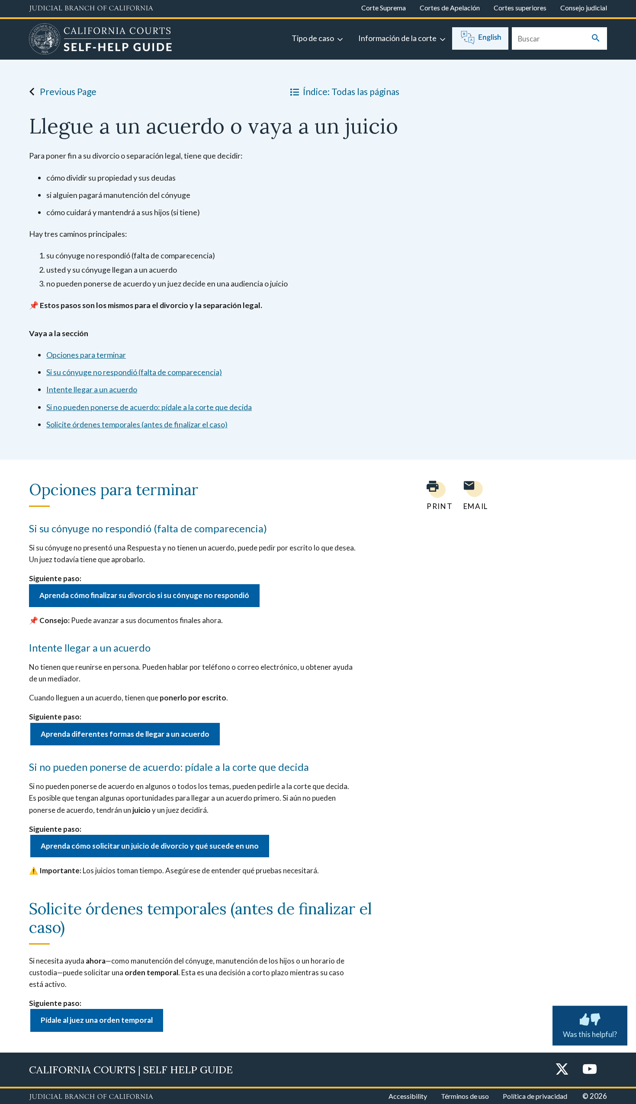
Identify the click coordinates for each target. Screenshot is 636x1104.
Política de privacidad (535, 1096)
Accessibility (408, 1096)
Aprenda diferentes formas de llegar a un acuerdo (125, 733)
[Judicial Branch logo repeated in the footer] (91, 1097)
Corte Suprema (383, 7)
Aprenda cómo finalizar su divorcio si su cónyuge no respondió (144, 595)
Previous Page (68, 91)
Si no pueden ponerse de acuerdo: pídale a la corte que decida (149, 407)
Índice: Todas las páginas (351, 91)
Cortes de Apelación (450, 7)
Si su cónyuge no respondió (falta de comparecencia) (134, 372)
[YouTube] (590, 1069)
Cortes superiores (520, 7)
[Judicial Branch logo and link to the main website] (91, 9)
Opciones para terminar (86, 355)
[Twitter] (562, 1069)
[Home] (100, 40)
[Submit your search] (596, 38)
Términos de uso (465, 1096)
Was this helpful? (590, 1033)
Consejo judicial (583, 7)
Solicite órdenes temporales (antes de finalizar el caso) (137, 424)
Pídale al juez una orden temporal (97, 1019)
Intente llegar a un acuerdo (91, 389)
